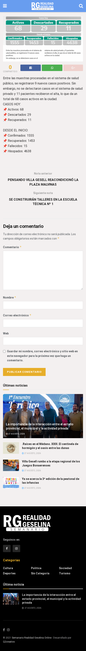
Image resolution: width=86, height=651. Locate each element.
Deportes (9, 573)
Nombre (9, 297)
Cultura (8, 568)
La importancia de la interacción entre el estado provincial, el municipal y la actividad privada (39, 426)
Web (6, 333)
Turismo (64, 573)
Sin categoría (40, 573)
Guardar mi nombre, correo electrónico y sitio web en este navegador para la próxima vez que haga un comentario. (42, 356)
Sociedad (65, 568)
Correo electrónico (17, 315)
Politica (36, 568)
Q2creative (9, 641)
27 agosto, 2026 (16, 434)
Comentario (12, 247)
